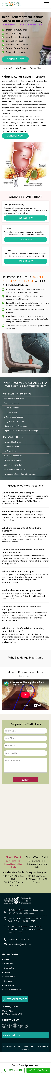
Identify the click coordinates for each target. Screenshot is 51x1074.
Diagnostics (9, 968)
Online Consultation (12, 989)
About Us (8, 963)
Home (4, 68)
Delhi (11, 68)
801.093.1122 (22, 939)
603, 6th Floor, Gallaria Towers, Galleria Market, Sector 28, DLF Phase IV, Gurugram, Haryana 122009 (26, 929)
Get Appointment (16, 999)
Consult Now (15, 59)
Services (7, 972)
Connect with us (11, 1035)
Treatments (9, 976)
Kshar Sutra (20, 68)
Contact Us (9, 985)
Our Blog (8, 981)
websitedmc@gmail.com (19, 944)
